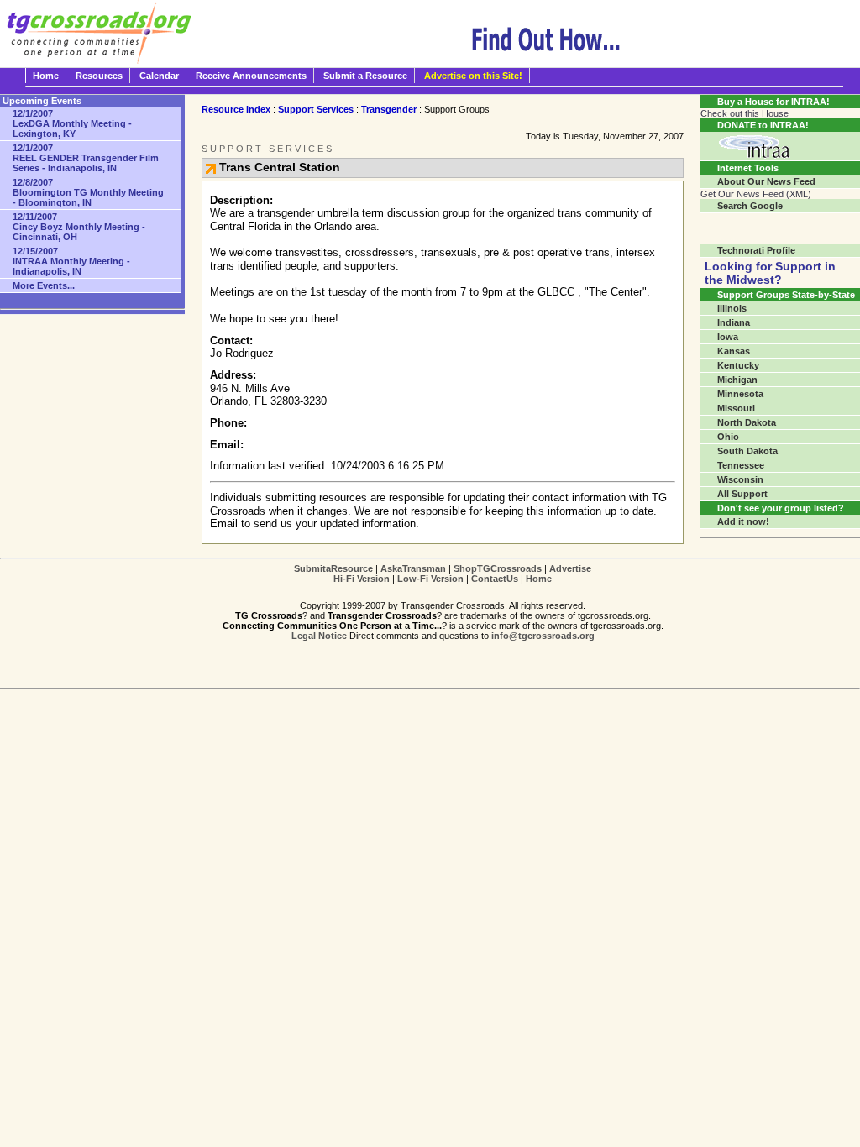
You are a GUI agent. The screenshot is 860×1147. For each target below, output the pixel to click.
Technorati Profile (756, 250)
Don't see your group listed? (780, 508)
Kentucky (738, 365)
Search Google (750, 206)
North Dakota (746, 422)
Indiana (733, 322)
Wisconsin (740, 479)
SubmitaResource (333, 568)
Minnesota (740, 394)
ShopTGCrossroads (498, 568)
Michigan (737, 379)
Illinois (732, 308)
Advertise (570, 568)
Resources (99, 76)
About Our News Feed (766, 181)
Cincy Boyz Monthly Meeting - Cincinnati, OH (79, 227)
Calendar (159, 76)
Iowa (727, 337)
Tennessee (740, 465)
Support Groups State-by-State (786, 295)
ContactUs (494, 579)
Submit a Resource (365, 76)
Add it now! (743, 521)
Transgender (389, 109)
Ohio (728, 437)
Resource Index (236, 109)
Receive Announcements (251, 76)
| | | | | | (442, 573)
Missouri (736, 408)
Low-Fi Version (430, 579)
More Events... (44, 285)
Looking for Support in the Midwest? (770, 272)
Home (46, 76)
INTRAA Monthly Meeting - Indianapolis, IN (71, 261)
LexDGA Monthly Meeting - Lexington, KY (72, 123)
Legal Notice (319, 636)
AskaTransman (413, 568)
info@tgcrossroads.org (543, 636)
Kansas (733, 351)
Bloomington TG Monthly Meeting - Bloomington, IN (88, 192)
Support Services (316, 109)
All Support (742, 494)
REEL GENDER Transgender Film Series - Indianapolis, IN (86, 158)
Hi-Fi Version (361, 579)
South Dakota (747, 451)
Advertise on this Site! (473, 76)
